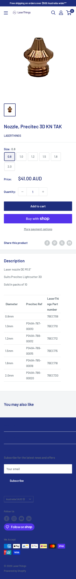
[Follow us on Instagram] (14, 518)
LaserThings (12, 135)
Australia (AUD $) (15, 499)
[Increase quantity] (43, 192)
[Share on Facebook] (47, 242)
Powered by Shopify (15, 570)
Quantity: (10, 191)
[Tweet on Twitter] (62, 242)
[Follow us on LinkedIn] (29, 518)
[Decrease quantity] (22, 192)
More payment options (38, 229)
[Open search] (53, 13)
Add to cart (38, 206)
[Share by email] (69, 242)
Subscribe (17, 480)
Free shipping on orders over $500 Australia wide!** (38, 3)
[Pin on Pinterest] (54, 242)
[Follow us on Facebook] (6, 518)
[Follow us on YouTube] (21, 518)
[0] (68, 12)
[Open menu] (6, 12)
